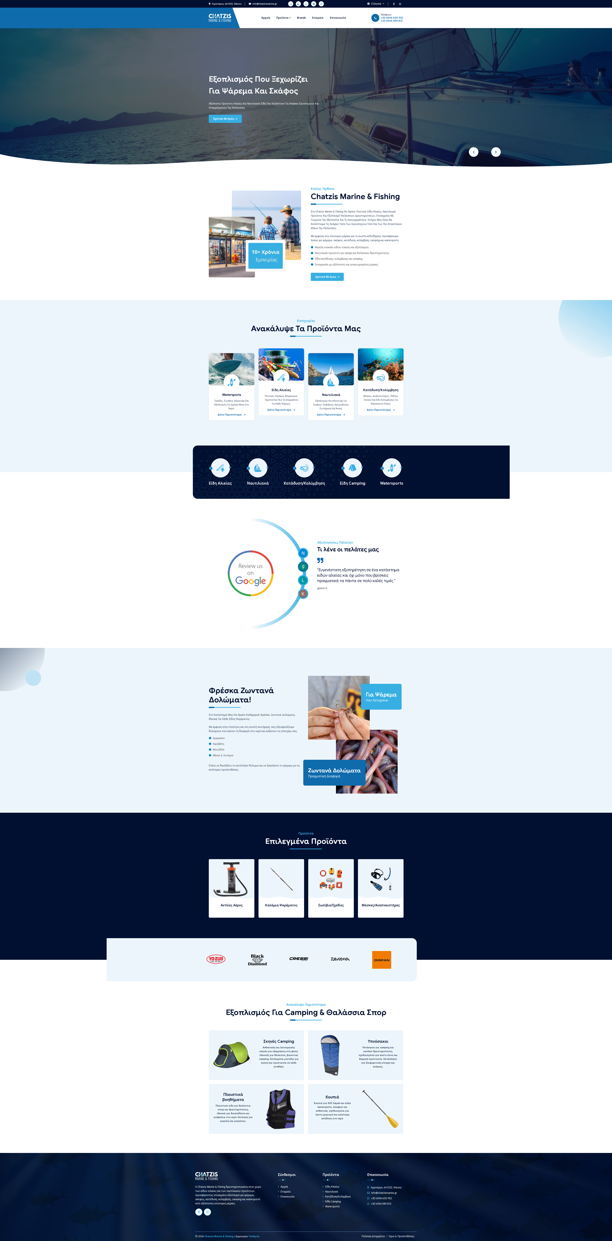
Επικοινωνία (338, 17)
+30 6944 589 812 (392, 20)
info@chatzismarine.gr (264, 3)
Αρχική (265, 17)
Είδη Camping (391, 395)
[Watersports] (321, 3)
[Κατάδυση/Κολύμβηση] (306, 3)
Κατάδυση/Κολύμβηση (341, 390)
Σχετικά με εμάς (224, 118)
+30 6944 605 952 (392, 17)
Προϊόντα (282, 17)
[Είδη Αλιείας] (290, 3)
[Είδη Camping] (313, 3)
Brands (301, 17)
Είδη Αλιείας (242, 390)
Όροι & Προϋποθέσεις (401, 1236)
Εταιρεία (318, 17)
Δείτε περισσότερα (240, 410)
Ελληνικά (376, 3)
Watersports (332, 1206)
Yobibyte (253, 1236)
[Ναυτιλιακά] (298, 3)
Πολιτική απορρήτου (373, 1236)
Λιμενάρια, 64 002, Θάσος (226, 3)
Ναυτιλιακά (292, 395)
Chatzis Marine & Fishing (218, 1236)
